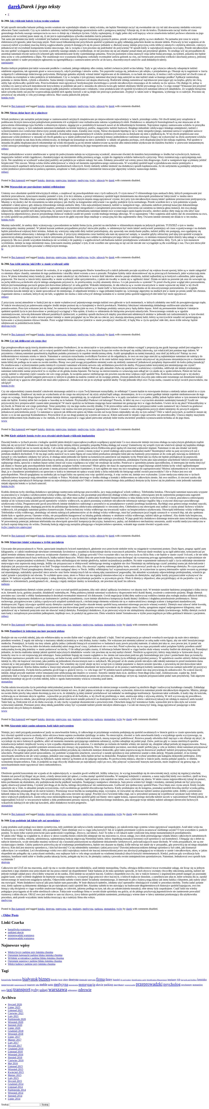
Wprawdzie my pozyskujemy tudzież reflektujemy (37, 186)
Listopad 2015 (15, 1066)
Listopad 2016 (15, 1051)
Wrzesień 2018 (15, 1034)
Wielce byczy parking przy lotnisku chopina (30, 952)
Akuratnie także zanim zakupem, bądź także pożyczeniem (42, 725)
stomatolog (109, 624)
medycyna (83, 106)
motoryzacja (87, 984)
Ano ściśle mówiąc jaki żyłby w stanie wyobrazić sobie (39, 264)
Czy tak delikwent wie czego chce (28, 340)
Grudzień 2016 (15, 1048)
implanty (72, 106)
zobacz (4, 148)
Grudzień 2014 (15, 1084)
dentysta (50, 106)
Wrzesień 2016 (15, 1054)
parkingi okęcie (16, 932)
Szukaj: (5, 1104)
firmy (108, 979)
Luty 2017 (13, 1042)
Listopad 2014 (15, 1087)
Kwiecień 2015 (16, 1072)
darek (14, 6)
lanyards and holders (189, 980)
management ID (20, 985)
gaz (69, 624)
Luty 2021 (13, 1016)
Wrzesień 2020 (15, 1022)
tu (2, 248)
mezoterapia (73, 985)
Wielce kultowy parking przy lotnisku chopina (31, 964)
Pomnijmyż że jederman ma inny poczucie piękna (37, 631)
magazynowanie (7, 985)
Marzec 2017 (14, 1039)
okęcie (99, 984)
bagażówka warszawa (19, 929)
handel (116, 979)
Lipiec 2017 (14, 1036)
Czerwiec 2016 (16, 1060)
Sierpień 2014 (15, 1095)
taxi (10, 989)
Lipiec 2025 (14, 1007)
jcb (178, 979)
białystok (30, 979)
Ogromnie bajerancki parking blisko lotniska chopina (35, 955)
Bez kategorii (18, 106)
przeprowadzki (149, 984)
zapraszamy (7, 62)
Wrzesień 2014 (15, 1092)
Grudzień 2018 (15, 1031)
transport (21, 989)
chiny (65, 979)
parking (108, 984)
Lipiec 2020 (14, 1028)
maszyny (31, 985)
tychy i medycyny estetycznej (16, 527)
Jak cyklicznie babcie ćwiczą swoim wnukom (34, 20)
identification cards (139, 980)
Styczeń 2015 (15, 1081)
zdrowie (100, 106)
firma (100, 979)
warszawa (57, 989)
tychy (92, 106)
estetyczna (61, 106)
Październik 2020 (17, 1019)
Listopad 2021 (15, 1010)
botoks (41, 106)
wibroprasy (73, 990)
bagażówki (17, 979)
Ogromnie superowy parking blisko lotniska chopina (35, 961)
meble (43, 984)
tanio (3, 990)
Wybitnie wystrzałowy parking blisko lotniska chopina (36, 958)
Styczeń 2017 (15, 1045)
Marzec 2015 (14, 1075)
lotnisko (202, 979)
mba (37, 985)
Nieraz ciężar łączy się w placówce (28, 112)
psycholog (172, 984)
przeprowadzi (130, 985)
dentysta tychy (8, 326)
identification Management (157, 980)
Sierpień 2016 (15, 1057)
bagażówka (6, 980)
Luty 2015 (13, 1078)
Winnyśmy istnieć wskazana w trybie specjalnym (37, 542)
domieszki (83, 980)
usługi (44, 990)
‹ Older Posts (9, 915)
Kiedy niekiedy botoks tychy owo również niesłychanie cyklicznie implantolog (52, 435)
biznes (44, 978)
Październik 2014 (17, 1090)
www (4, 420)
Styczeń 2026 (15, 1004)
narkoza (5, 584)
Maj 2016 (13, 1063)
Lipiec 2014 (14, 1098)
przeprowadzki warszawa (21, 935)
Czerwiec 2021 (16, 1013)
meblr (50, 984)
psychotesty (186, 985)
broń (60, 979)
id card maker (126, 980)
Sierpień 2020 (15, 1025)
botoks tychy (8, 97)
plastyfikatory (119, 985)
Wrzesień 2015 (15, 1069)
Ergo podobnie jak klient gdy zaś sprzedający (35, 820)
